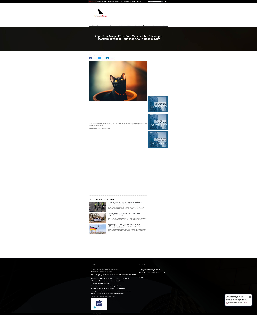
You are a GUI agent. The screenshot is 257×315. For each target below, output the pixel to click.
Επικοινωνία (163, 25)
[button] (93, 58)
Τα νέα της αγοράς (110, 25)
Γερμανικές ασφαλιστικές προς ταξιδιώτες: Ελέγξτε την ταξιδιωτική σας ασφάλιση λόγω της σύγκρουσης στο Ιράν (124, 225)
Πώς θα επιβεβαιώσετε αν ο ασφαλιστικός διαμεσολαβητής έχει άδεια (107, 281)
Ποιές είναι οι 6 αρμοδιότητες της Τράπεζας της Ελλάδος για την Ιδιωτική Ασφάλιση (110, 278)
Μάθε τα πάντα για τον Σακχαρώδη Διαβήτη (101, 271)
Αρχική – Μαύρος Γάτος (96, 25)
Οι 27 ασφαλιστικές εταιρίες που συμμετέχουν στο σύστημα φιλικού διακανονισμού (110, 291)
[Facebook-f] (165, 1)
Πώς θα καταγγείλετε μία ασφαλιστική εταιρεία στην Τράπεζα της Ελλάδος (108, 288)
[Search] (162, 1)
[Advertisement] (140, 13)
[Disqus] (118, 170)
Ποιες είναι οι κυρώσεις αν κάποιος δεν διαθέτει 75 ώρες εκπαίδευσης (107, 293)
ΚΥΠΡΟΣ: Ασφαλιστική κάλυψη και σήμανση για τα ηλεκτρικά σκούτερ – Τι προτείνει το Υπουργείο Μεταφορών (103, 1)
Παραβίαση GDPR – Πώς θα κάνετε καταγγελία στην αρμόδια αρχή (106, 286)
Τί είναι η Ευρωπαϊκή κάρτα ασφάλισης (100, 283)
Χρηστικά (154, 25)
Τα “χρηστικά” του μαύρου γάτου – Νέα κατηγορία (103, 296)
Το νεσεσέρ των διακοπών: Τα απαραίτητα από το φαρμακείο (105, 269)
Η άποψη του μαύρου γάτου (125, 25)
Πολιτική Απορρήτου (96, 313)
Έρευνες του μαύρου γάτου (141, 25)
